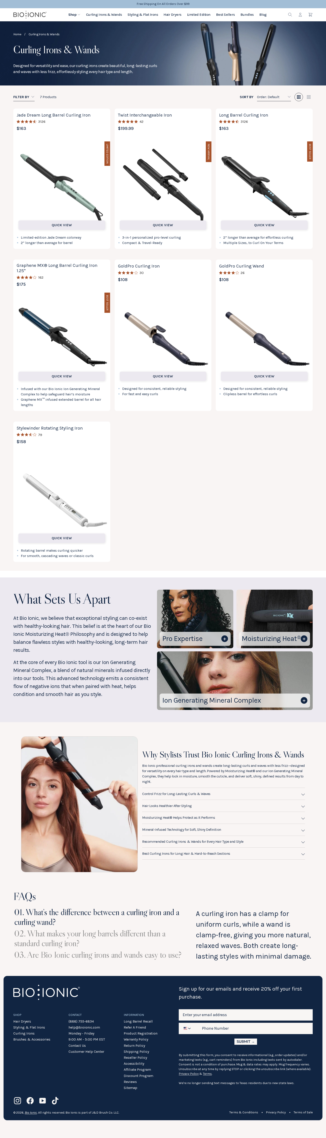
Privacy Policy (189, 1074)
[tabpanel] (254, 935)
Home (17, 34)
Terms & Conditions (243, 1112)
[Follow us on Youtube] (42, 1100)
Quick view (62, 225)
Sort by (246, 97)
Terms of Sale (303, 1112)
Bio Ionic (31, 1112)
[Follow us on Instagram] (17, 1100)
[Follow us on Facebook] (30, 1100)
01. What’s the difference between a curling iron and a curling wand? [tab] (97, 916)
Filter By (21, 97)
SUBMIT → (246, 1041)
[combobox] (187, 1028)
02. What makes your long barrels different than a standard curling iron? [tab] (90, 938)
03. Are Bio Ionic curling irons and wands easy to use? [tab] (97, 954)
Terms (207, 1074)
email (184, 1005)
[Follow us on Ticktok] (55, 1100)
